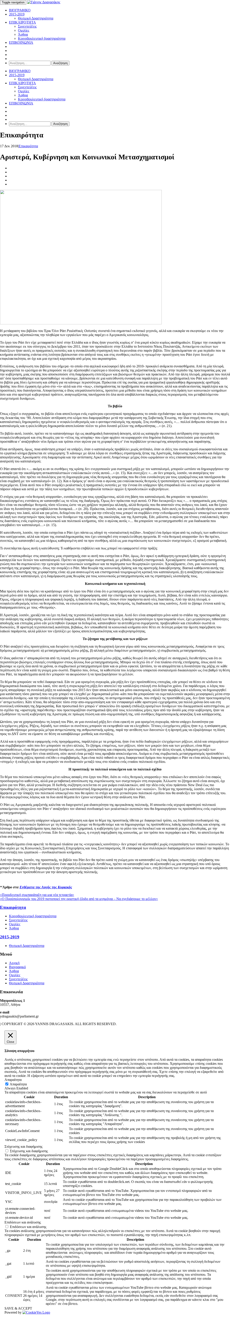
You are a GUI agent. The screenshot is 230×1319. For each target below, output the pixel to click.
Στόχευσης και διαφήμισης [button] (23, 1146)
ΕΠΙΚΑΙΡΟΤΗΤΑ (22, 22)
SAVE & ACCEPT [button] (18, 1308)
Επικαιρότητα (28, 146)
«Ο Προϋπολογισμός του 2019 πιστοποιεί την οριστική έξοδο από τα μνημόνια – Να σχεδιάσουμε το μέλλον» (79, 899)
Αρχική (14, 963)
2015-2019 (16, 14)
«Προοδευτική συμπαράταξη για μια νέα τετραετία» (37, 895)
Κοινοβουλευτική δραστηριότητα (41, 38)
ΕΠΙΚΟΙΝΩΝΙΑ (21, 42)
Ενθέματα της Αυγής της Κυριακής (46, 887)
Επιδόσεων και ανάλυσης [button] (22, 1222)
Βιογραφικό (17, 967)
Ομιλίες (23, 30)
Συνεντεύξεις (27, 26)
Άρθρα (23, 34)
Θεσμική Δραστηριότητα (35, 18)
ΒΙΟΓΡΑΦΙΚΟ (20, 10)
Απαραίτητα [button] (13, 1080)
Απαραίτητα (18, 1084)
